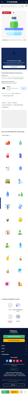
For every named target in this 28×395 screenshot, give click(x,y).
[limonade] (8, 155)
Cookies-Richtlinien (20, 374)
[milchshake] (8, 219)
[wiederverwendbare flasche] (20, 207)
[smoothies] (20, 143)
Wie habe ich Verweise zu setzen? (9, 83)
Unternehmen (5, 354)
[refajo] (20, 284)
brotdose (15, 102)
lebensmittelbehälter (18, 104)
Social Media (14, 357)
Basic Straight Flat (7, 95)
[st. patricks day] (20, 232)
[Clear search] (19, 6)
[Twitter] (10, 361)
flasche (9, 102)
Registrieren (14, 369)
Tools (3, 348)
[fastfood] (8, 143)
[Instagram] (17, 361)
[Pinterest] (14, 361)
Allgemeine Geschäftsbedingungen (14, 372)
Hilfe (2, 351)
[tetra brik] (20, 271)
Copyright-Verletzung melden (10, 375)
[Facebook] (7, 361)
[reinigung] (20, 181)
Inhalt (3, 345)
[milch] (8, 168)
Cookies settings (21, 375)
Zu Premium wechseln (14, 340)
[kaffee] (8, 271)
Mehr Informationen (18, 64)
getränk (4, 102)
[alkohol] (8, 232)
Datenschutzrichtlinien (9, 374)
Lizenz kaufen (14, 66)
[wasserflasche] (20, 155)
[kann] (8, 284)
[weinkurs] (8, 207)
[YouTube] (21, 361)
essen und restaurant (7, 104)
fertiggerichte (5, 107)
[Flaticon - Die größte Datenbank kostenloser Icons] (12, 2)
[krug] (20, 258)
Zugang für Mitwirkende (14, 336)
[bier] (8, 181)
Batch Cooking (15, 93)
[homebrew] (20, 194)
